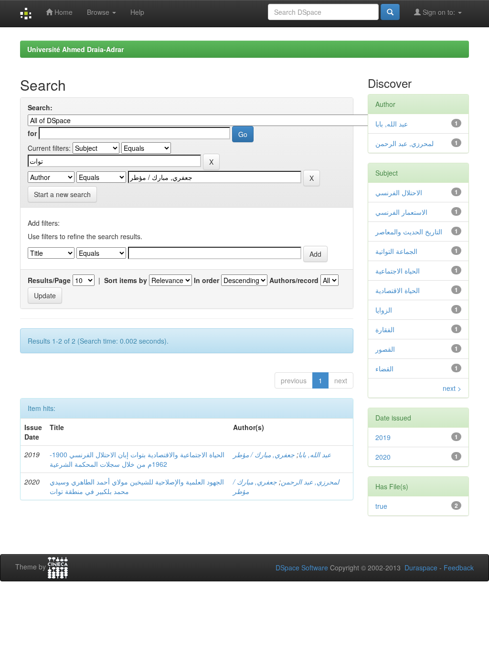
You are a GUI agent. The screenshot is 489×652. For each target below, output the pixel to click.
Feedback (459, 567)
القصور (385, 349)
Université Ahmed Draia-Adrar (75, 49)
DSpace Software (302, 567)
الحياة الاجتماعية (397, 270)
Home (63, 12)
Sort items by (125, 280)
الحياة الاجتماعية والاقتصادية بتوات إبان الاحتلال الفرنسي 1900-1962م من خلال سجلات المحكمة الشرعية (137, 459)
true (381, 506)
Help (137, 12)
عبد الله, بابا (314, 454)
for (32, 133)
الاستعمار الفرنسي (401, 212)
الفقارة (384, 329)
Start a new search (62, 194)
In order (206, 280)
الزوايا (383, 310)
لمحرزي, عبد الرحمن (310, 481)
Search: (40, 107)
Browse (99, 12)
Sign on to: (439, 12)
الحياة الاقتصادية (397, 290)
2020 (383, 457)
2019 (383, 437)
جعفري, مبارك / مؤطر (264, 454)
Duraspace (420, 567)
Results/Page (49, 280)
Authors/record (294, 280)
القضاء (384, 368)
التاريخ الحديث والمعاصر (408, 231)
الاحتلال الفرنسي (398, 192)
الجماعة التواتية (396, 251)
